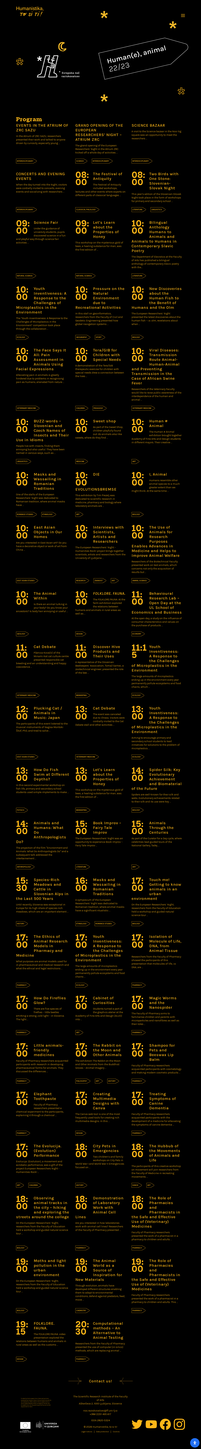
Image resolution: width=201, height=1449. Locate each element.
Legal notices (86, 1432)
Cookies (116, 1432)
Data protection (102, 1432)
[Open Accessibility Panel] (195, 1443)
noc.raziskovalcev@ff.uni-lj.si (100, 1410)
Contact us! (100, 1381)
